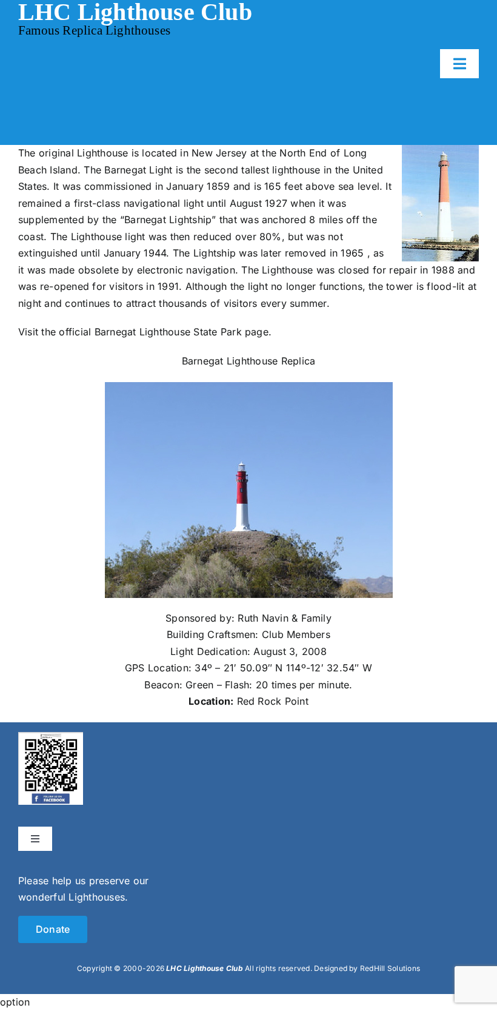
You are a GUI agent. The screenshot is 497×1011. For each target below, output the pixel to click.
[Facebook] (50, 740)
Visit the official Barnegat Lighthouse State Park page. (145, 332)
